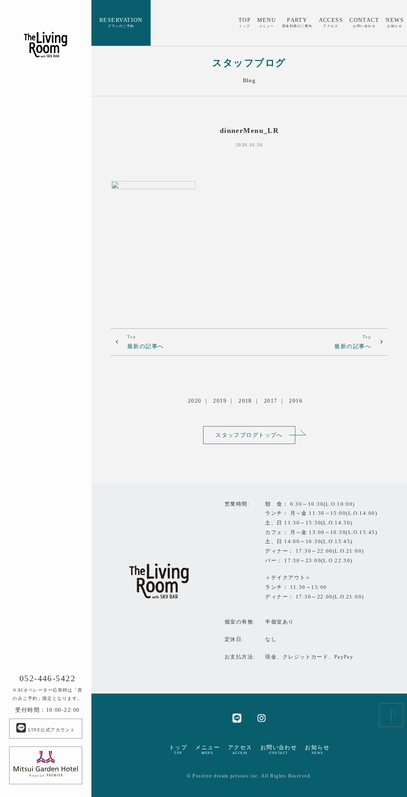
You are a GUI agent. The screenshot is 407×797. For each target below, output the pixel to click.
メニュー (207, 749)
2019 (220, 401)
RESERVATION (121, 22)
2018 (245, 401)
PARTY (297, 22)
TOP (244, 22)
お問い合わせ (278, 749)
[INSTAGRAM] (262, 717)
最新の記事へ (145, 341)
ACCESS (331, 22)
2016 (295, 401)
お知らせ (317, 749)
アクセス (240, 749)
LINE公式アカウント (50, 729)
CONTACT (364, 22)
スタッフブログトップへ (249, 435)
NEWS (395, 22)
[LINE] (237, 717)
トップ (178, 749)
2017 (270, 401)
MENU (266, 22)
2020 (195, 401)
